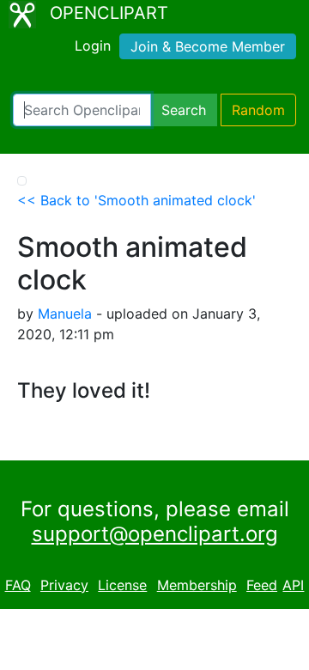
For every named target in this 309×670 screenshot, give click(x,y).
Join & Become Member (207, 46)
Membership (197, 585)
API (293, 585)
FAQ (18, 585)
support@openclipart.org (155, 533)
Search (183, 110)
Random (258, 110)
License (122, 585)
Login (93, 45)
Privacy (64, 585)
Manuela (65, 313)
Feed (261, 585)
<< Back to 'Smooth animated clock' (136, 200)
